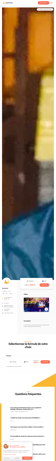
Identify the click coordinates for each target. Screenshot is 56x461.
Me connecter (43, 2)
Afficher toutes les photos (45, 9)
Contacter (44, 285)
